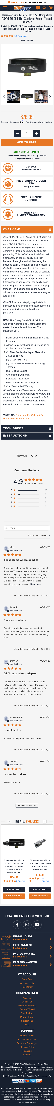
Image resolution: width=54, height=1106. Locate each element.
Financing (27, 1051)
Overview (11, 229)
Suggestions (27, 1021)
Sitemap (27, 1054)
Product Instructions (27, 1039)
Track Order (27, 987)
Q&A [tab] (34, 455)
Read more (35, 584)
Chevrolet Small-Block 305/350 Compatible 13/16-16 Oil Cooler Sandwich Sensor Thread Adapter (14, 866)
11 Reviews (45, 879)
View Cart (27, 979)
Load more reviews (27, 805)
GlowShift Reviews (27, 1005)
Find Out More (20, 939)
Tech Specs (13, 428)
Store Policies (27, 1013)
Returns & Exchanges (27, 1043)
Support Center (27, 1035)
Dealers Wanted (27, 1009)
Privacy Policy (27, 1017)
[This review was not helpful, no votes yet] (47, 595)
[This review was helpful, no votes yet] (42, 595)
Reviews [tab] (22, 455)
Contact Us (27, 1001)
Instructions (15, 436)
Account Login (27, 983)
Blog (27, 1024)
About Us (27, 998)
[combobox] (39, 535)
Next (50, 96)
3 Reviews (20, 881)
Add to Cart (14, 889)
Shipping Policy (27, 1047)
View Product (14, 896)
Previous (4, 96)
